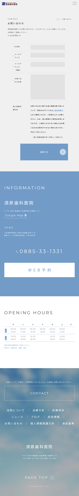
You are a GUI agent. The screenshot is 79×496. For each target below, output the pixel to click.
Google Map (14, 215)
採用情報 (54, 417)
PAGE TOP (36, 477)
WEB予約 (40, 270)
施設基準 (68, 423)
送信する (44, 151)
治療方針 (39, 410)
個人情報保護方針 (42, 423)
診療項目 (58, 410)
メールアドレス (18, 55)
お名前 (17, 46)
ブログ (35, 417)
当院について (16, 410)
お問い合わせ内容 (18, 80)
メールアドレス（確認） (18, 67)
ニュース (17, 417)
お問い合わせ (14, 423)
